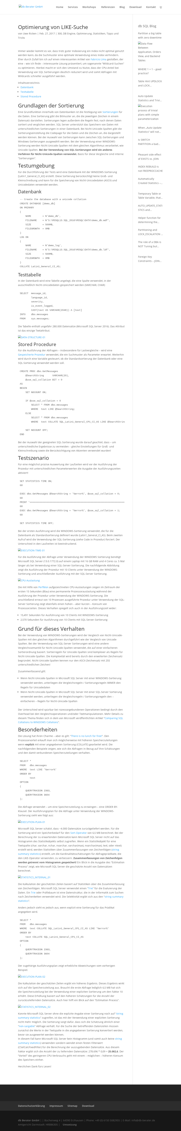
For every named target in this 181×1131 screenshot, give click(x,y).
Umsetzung (70, 1124)
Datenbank (27, 87)
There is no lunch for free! (86, 736)
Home (59, 7)
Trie (90, 888)
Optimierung (84, 33)
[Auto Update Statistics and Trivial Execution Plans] (149, 112)
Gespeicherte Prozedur (31, 354)
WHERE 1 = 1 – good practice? (149, 71)
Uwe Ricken (30, 33)
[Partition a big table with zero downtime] (149, 52)
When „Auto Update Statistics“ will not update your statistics (150, 130)
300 (60, 33)
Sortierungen (110, 112)
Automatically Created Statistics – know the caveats (149, 181)
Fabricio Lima (98, 59)
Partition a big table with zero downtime (150, 35)
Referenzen (108, 7)
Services (73, 7)
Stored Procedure (31, 96)
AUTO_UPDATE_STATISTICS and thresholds (150, 208)
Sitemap (72, 1105)
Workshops (89, 7)
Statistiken (99, 33)
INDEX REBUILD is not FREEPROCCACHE (150, 168)
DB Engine (69, 33)
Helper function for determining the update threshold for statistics (150, 220)
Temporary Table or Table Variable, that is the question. (149, 196)
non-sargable (27, 1026)
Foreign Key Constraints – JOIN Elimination (149, 259)
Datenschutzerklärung (31, 1105)
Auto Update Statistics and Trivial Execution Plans (150, 98)
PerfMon (43, 587)
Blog (122, 7)
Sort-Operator (78, 832)
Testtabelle (27, 91)
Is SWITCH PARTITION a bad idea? (148, 142)
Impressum (56, 1105)
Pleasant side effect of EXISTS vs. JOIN (149, 156)
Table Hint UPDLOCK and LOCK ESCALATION (150, 84)
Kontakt (151, 7)
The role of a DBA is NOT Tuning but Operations (149, 244)
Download (135, 7)
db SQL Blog (147, 26)
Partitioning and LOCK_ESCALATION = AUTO (150, 232)
